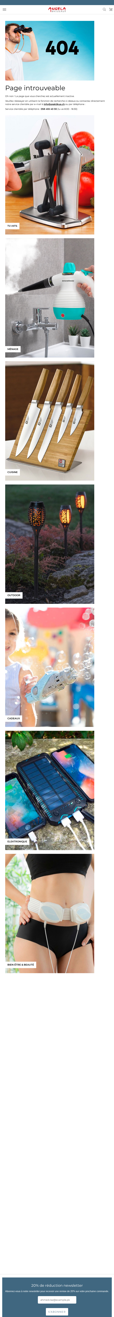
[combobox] (106, 12)
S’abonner (57, 1311)
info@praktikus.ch (54, 104)
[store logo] (57, 10)
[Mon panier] (110, 10)
